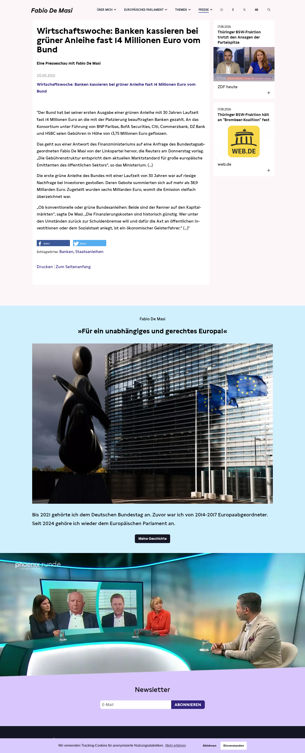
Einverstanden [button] (233, 745)
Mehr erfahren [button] (175, 745)
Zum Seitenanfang (73, 266)
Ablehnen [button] (209, 745)
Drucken (45, 266)
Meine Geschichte (152, 539)
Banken (66, 251)
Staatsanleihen (89, 251)
